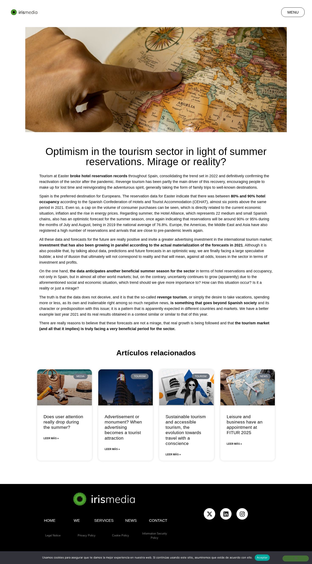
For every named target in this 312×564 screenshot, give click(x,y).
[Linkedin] (226, 514)
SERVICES (104, 520)
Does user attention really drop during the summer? (63, 422)
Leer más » (51, 438)
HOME (49, 520)
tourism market (255, 323)
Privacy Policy (87, 535)
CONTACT (158, 520)
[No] (295, 558)
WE (77, 520)
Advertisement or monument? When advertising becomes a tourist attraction (123, 427)
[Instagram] (242, 514)
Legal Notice (52, 535)
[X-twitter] (209, 514)
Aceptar (262, 557)
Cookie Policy (120, 535)
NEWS (131, 520)
